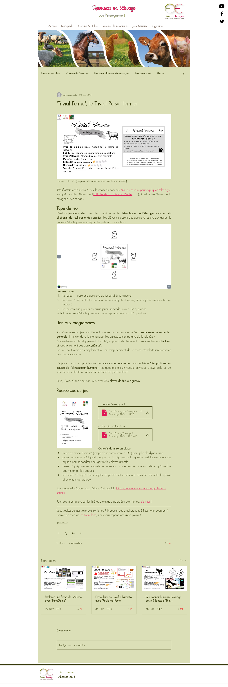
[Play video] (114, 256)
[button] (67, 24)
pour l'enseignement (112, 15)
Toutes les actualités (50, 73)
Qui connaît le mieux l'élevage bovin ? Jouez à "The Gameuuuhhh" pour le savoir (163, 598)
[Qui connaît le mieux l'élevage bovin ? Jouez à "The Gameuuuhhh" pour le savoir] (164, 578)
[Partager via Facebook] (58, 533)
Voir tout (183, 560)
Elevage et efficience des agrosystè (111, 73)
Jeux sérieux (62, 522)
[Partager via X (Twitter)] (65, 533)
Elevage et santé (143, 73)
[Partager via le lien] (80, 533)
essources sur (107, 8)
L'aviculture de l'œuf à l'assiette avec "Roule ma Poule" (113, 598)
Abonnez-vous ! (66, 676)
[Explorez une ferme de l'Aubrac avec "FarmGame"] (63, 578)
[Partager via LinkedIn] (73, 533)
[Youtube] (222, 6)
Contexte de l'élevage (77, 73)
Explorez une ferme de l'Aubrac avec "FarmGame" (63, 598)
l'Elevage (127, 8)
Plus (159, 73)
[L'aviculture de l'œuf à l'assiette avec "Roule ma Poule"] (114, 578)
